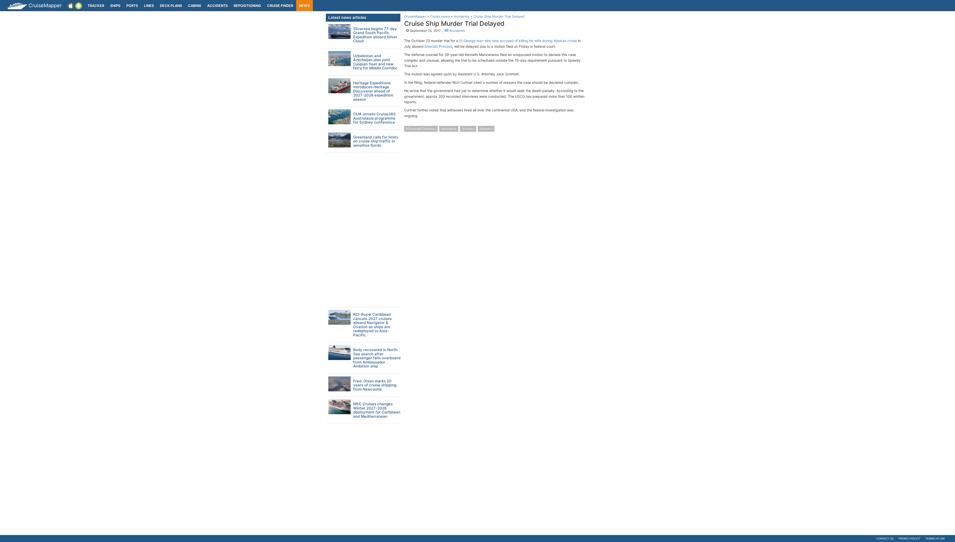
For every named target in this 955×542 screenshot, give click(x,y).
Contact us (885, 538)
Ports (132, 5)
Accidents (217, 5)
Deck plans (171, 5)
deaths (487, 129)
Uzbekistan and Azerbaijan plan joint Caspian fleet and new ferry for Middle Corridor (375, 62)
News (304, 5)
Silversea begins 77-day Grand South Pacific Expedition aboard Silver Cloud (375, 35)
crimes (469, 129)
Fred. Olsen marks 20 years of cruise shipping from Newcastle (374, 385)
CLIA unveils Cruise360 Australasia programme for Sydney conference (374, 118)
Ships (115, 5)
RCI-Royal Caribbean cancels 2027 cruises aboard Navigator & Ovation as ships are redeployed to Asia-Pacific (372, 325)
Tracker (96, 5)
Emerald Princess (438, 46)
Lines (149, 5)
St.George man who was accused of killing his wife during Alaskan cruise (518, 41)
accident (449, 129)
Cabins (194, 5)
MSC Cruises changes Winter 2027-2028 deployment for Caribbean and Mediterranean (376, 410)
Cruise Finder (280, 5)
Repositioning (247, 5)
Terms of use (935, 538)
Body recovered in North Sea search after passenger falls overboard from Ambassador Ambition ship (376, 358)
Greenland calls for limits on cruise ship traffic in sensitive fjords (375, 141)
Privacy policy (909, 538)
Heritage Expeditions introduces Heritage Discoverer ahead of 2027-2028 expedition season (373, 91)
